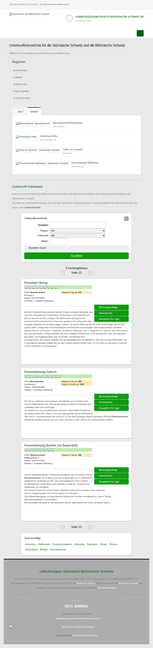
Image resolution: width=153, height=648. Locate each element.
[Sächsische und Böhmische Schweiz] (30, 14)
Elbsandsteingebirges (107, 588)
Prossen (113, 544)
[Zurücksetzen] (126, 218)
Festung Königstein (62, 544)
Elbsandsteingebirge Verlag (85, 635)
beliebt (34, 111)
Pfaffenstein (44, 544)
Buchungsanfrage (108, 307)
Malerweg (79, 544)
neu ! (20, 111)
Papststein (92, 544)
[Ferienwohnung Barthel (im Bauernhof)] (112, 456)
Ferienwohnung (58, 549)
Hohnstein (30, 544)
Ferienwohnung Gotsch (40, 372)
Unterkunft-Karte (32, 207)
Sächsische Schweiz (85, 583)
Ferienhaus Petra (48, 136)
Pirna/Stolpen (21, 70)
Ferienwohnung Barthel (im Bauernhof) (51, 445)
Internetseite (105, 313)
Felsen (103, 544)
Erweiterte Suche (37, 248)
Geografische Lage (109, 319)
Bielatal (18, 77)
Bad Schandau (22, 91)
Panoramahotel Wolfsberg (84, 162)
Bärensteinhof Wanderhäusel (68, 123)
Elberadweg (31, 549)
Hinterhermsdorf (22, 98)
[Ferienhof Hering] (112, 293)
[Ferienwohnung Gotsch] (112, 382)
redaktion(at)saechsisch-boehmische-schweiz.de (109, 16)
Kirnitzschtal (20, 84)
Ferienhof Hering (35, 283)
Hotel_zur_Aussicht (73, 149)
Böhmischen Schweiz (128, 583)
